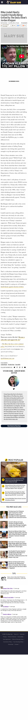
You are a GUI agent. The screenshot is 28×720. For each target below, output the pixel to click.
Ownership (10, 644)
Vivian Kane (4, 23)
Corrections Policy (7, 641)
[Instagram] (20, 368)
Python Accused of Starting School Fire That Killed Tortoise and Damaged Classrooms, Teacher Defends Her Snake (14, 480)
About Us (16, 634)
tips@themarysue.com (7, 358)
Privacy (5, 636)
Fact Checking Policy (18, 641)
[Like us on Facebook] (17, 368)
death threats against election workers (12, 287)
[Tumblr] (22, 368)
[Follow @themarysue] (14, 368)
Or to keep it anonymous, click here (16, 578)
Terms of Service (12, 636)
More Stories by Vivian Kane (14, 426)
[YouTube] (25, 368)
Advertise (22, 634)
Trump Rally (17, 364)
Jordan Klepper (4, 364)
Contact (16, 644)
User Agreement (7, 639)
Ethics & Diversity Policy (17, 639)
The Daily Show (11, 364)
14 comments (24, 22)
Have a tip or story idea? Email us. (16, 577)
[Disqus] (14, 604)
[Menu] (2, 2)
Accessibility (20, 636)
